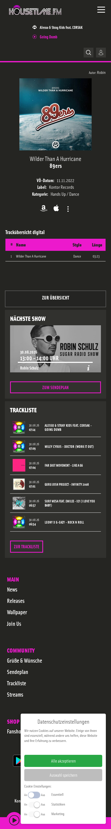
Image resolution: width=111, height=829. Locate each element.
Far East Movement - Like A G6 (64, 465)
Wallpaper (17, 612)
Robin (101, 72)
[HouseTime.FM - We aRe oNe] (35, 17)
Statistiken (58, 804)
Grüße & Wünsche (24, 660)
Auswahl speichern (63, 774)
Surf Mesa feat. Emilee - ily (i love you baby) (70, 503)
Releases (16, 600)
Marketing (57, 813)
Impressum (47, 748)
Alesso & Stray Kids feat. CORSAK (61, 27)
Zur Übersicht (55, 297)
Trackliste (16, 683)
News (12, 589)
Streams (15, 694)
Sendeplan (17, 671)
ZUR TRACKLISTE (26, 546)
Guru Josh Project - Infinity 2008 (67, 484)
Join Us (14, 623)
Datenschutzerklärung (72, 748)
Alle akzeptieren (63, 760)
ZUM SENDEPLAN (55, 387)
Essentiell (57, 794)
